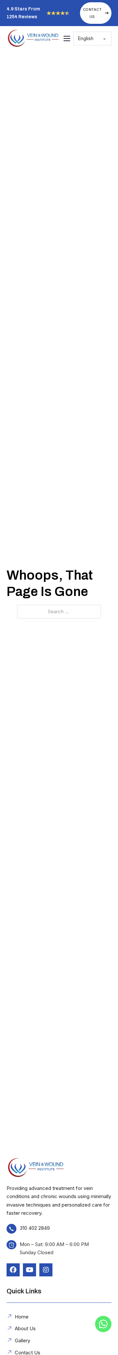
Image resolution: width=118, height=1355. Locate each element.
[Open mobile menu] (67, 38)
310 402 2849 (35, 1228)
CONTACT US (92, 13)
